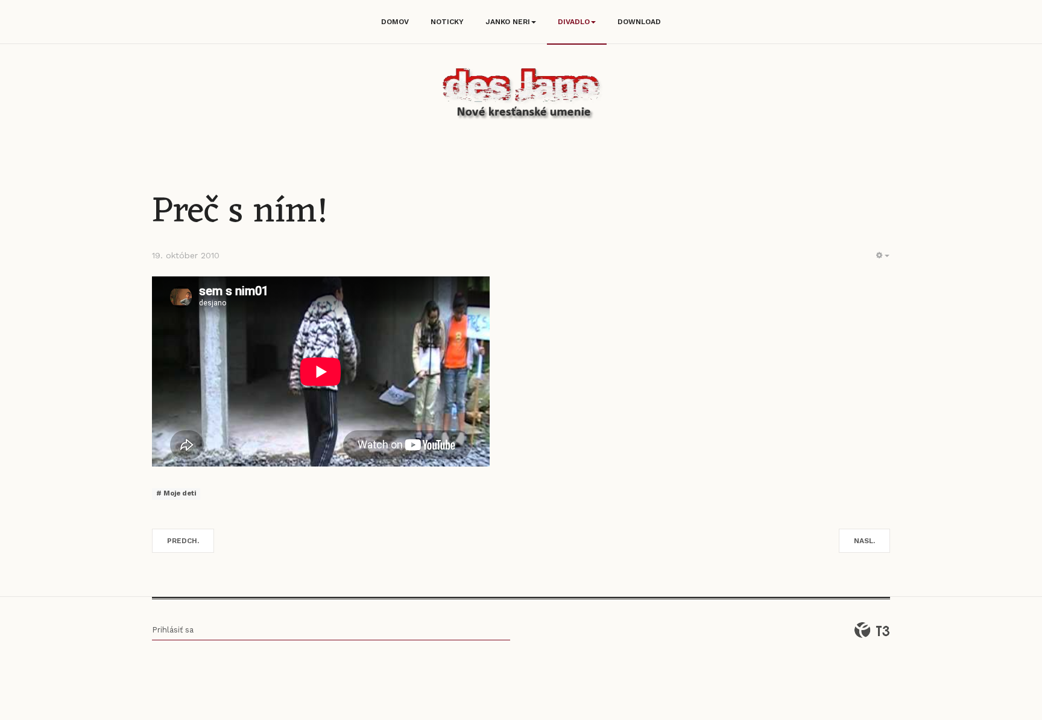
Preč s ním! (240, 212)
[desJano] (521, 95)
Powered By (872, 630)
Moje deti (179, 493)
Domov (395, 22)
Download (639, 22)
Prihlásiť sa (173, 629)
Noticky (447, 22)
